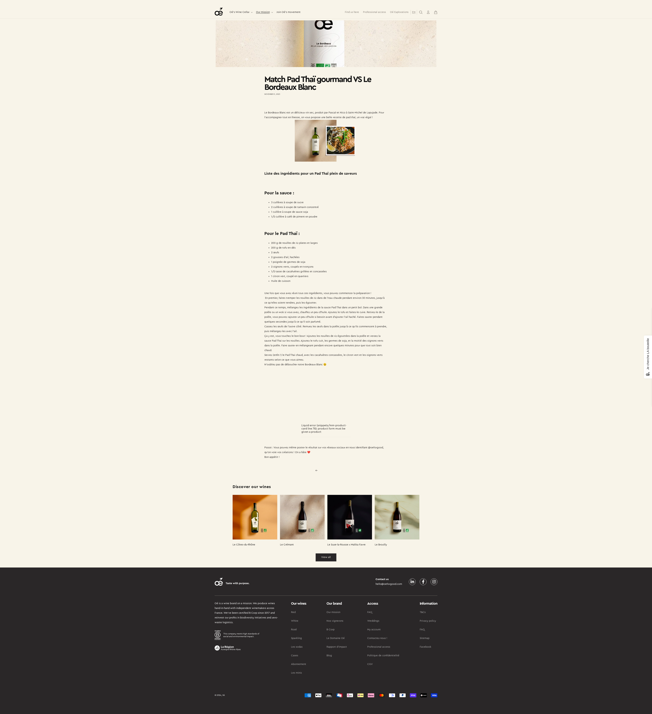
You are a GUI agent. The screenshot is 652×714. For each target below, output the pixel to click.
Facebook (425, 647)
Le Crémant (287, 544)
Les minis (296, 673)
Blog (329, 655)
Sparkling (296, 638)
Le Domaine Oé (336, 638)
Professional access (378, 647)
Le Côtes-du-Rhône (244, 544)
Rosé (294, 629)
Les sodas (297, 647)
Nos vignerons (335, 621)
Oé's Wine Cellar (239, 12)
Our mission (263, 12)
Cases (294, 655)
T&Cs (423, 612)
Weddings (373, 621)
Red (293, 612)
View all (326, 557)
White (294, 621)
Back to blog (328, 470)
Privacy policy (428, 621)
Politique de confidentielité (383, 655)
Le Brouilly (381, 544)
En (413, 12)
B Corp (330, 629)
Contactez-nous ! (377, 638)
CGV (370, 664)
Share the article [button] (277, 104)
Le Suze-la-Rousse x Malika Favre (346, 544)
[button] (241, 12)
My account (374, 629)
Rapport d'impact (337, 647)
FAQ (369, 612)
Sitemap (424, 638)
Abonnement (298, 664)
